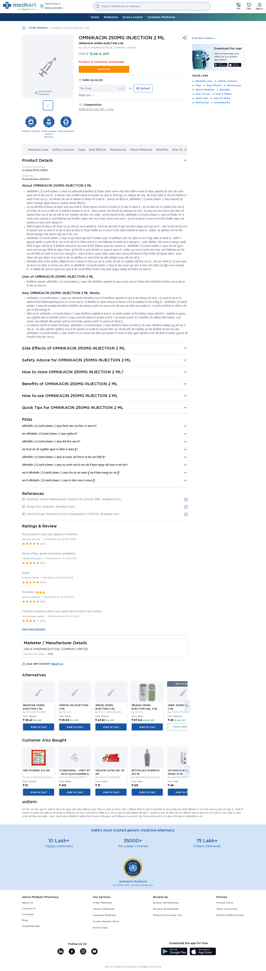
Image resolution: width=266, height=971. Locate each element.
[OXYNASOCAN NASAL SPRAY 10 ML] (183, 757)
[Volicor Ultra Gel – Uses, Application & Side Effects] (111, 757)
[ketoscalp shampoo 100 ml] (147, 757)
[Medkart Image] (38, 692)
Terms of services (226, 908)
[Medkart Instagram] (83, 951)
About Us (27, 902)
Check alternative (183, 726)
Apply (121, 88)
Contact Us (28, 908)
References (118, 149)
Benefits (162, 149)
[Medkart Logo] (19, 6)
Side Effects (97, 149)
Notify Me (104, 69)
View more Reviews (33, 629)
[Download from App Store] (234, 65)
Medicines (111, 17)
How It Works (224, 93)
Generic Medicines (104, 908)
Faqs (81, 149)
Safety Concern (63, 149)
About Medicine (141, 149)
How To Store (222, 98)
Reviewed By (222, 102)
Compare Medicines (161, 17)
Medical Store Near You (167, 915)
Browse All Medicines (166, 902)
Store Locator (132, 17)
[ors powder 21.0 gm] (38, 757)
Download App (31, 925)
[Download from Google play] (220, 65)
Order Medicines (102, 902)
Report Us (57, 663)
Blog (25, 920)
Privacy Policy (224, 902)
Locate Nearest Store (106, 921)
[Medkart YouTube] (94, 951)
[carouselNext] (185, 149)
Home (95, 17)
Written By (202, 102)
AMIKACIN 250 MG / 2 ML (96, 109)
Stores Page (100, 927)
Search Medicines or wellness (120, 6)
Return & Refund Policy (230, 915)
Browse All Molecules (166, 908)
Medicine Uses (38, 149)
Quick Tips (202, 98)
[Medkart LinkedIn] (60, 951)
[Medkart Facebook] (72, 951)
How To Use (180, 149)
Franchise (27, 914)
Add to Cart (39, 726)
